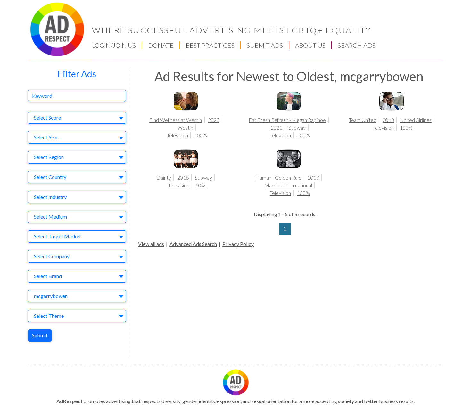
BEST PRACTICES (210, 45)
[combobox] (77, 118)
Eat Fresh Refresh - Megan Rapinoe (287, 120)
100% (200, 135)
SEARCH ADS (357, 45)
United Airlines (416, 120)
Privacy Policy (238, 244)
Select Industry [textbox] (50, 197)
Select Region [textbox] (49, 157)
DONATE (161, 45)
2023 (213, 120)
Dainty (163, 177)
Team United (362, 120)
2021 (276, 127)
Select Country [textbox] (50, 177)
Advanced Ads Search (193, 244)
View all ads (151, 244)
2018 (388, 120)
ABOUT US (310, 45)
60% (200, 185)
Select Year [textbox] (46, 137)
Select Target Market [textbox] (57, 236)
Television (177, 135)
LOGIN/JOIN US (114, 45)
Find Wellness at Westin (175, 120)
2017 (313, 177)
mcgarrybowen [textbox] (51, 296)
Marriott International (288, 185)
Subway (297, 127)
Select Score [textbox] (47, 117)
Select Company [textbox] (52, 256)
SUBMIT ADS (265, 45)
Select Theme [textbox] (49, 316)
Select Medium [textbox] (50, 217)
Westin (185, 127)
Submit (40, 335)
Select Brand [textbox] (48, 276)
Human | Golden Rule (278, 177)
